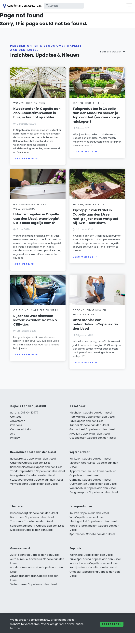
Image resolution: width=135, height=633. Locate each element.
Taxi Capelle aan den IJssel (86, 421)
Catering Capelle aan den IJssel (30, 463)
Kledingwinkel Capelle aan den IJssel (93, 521)
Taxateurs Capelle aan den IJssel (31, 521)
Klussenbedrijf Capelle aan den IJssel (34, 513)
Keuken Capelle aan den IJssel (89, 513)
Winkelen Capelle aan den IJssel (90, 459)
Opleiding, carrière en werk (35, 310)
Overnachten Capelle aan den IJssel (93, 484)
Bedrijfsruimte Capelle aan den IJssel (93, 567)
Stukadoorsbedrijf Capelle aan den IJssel (36, 480)
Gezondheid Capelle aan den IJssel (92, 429)
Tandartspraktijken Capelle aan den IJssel (37, 471)
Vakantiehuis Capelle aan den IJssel (92, 488)
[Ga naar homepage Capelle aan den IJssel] (21, 6)
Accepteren (112, 624)
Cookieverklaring (21, 429)
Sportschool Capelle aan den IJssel (92, 534)
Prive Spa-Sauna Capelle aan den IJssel (95, 559)
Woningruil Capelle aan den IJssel (91, 555)
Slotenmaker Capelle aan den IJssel (33, 584)
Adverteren (17, 421)
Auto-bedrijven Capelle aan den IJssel (34, 555)
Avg (12, 434)
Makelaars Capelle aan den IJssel (31, 530)
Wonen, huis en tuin (29, 103)
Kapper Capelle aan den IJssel (89, 425)
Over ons (16, 425)
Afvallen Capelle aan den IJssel (89, 434)
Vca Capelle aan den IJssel (86, 517)
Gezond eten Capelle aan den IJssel (92, 438)
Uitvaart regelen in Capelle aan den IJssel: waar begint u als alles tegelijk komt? (36, 218)
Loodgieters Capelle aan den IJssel (32, 475)
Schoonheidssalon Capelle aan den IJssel (36, 467)
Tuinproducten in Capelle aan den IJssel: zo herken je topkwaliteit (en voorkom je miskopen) (96, 115)
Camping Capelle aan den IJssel (90, 480)
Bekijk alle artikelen (111, 51)
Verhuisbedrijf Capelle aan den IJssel (34, 484)
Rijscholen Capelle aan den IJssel (90, 412)
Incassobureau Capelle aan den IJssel (93, 563)
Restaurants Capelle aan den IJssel (33, 459)
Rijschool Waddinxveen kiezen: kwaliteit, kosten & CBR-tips (35, 320)
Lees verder (24, 158)
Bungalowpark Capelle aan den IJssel (93, 492)
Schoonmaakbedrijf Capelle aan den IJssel (37, 526)
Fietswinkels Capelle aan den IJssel (92, 417)
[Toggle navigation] (129, 5)
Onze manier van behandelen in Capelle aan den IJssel (95, 324)
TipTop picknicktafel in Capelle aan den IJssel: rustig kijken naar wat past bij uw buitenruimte (95, 216)
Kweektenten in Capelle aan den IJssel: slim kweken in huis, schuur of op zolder (37, 113)
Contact (15, 417)
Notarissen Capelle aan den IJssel (32, 517)
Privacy (15, 438)
